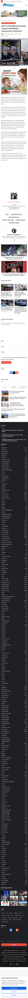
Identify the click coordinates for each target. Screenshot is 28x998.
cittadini (3, 504)
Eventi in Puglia (5, 580)
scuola (3, 773)
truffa (3, 858)
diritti (3, 550)
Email (2, 346)
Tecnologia (4, 848)
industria (3, 636)
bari (8, 214)
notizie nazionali (5, 695)
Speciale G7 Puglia (6, 805)
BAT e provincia (5, 496)
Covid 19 (3, 522)
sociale (3, 797)
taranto (10, 919)
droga (3, 554)
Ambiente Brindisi (5, 461)
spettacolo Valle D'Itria (6, 820)
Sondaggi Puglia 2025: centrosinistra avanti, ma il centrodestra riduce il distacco (17, 404)
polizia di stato (15, 917)
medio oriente (4, 663)
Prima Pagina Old (5, 731)
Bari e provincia (9, 20)
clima (3, 506)
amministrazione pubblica (7, 469)
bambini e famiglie (5, 490)
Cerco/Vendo (4, 958)
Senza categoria (5, 775)
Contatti (24, 958)
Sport (3, 822)
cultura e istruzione (6, 540)
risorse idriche (5, 763)
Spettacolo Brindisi (6, 811)
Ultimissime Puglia (14, 222)
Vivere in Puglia (5, 880)
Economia (4, 558)
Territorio (4, 852)
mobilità (3, 669)
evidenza (3, 915)
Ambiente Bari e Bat (6, 459)
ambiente (4, 457)
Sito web (3, 352)
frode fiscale (4, 610)
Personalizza (14, 991)
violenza (3, 876)
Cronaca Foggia (5, 532)
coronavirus (4, 520)
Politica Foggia (5, 711)
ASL (2, 481)
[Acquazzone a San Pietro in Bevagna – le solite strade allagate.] (14, 903)
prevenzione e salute (6, 727)
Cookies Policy (5, 961)
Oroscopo (4, 699)
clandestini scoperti (17, 214)
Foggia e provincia (5, 600)
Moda (3, 673)
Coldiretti (4, 508)
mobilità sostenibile (6, 671)
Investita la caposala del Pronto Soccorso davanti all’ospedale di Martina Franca (17, 415)
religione (3, 755)
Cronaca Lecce (5, 534)
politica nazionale (5, 717)
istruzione (4, 648)
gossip (3, 618)
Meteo (3, 665)
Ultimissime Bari (21, 220)
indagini (3, 634)
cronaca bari (12, 23)
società (3, 799)
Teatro (3, 846)
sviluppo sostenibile (6, 842)
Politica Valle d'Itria (6, 723)
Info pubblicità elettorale (21, 961)
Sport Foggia (4, 828)
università (4, 864)
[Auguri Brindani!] (14, 898)
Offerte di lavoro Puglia (13, 958)
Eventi (3, 576)
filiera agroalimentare (6, 598)
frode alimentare (5, 608)
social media (4, 795)
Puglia (3, 743)
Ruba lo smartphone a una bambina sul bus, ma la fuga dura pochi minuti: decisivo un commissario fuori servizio (21, 310)
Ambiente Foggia (5, 463)
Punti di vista (4, 749)
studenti (3, 838)
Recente (14, 387)
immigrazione (4, 622)
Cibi (3, 677)
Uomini (3, 866)
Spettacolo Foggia (5, 813)
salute (3, 765)
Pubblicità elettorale (6, 741)
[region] (14, 987)
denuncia (4, 548)
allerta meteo (4, 453)
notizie (9, 917)
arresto (3, 473)
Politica (3, 703)
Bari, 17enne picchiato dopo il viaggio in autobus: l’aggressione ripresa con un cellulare (6, 293)
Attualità (3, 486)
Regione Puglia (4, 919)
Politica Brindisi (5, 707)
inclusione (4, 632)
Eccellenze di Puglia (6, 556)
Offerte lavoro (5, 697)
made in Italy (4, 655)
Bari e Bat (4, 492)
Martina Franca (18, 915)
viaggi (3, 872)
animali (3, 471)
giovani (3, 614)
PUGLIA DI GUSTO (6, 745)
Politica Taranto (5, 721)
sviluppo (3, 840)
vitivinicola (4, 878)
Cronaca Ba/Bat (5, 526)
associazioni (4, 483)
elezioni (3, 562)
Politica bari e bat (5, 705)
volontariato (4, 882)
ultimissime (4, 862)
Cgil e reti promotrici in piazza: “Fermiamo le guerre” (17, 392)
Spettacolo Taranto (6, 818)
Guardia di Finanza (14, 217)
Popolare (5, 387)
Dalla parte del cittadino (7, 544)
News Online (4, 689)
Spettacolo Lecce (5, 816)
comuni (3, 512)
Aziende (3, 488)
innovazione (4, 642)
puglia (20, 917)
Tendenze (4, 850)
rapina (3, 751)
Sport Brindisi (4, 826)
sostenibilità (4, 801)
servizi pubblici (5, 779)
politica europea (5, 709)
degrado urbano (5, 546)
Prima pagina (4, 729)
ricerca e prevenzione (6, 757)
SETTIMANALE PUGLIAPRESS (8, 781)
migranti (3, 667)
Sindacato (4, 793)
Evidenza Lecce (5, 588)
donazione (4, 552)
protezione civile (5, 737)
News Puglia (4, 917)
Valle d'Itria (4, 870)
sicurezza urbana (5, 791)
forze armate (4, 604)
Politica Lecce (5, 715)
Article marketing (5, 477)
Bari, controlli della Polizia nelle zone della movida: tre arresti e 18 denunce (7, 309)
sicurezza (4, 785)
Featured (3, 594)
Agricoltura (4, 449)
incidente (4, 630)
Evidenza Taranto (5, 590)
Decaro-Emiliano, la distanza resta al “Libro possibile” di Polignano (18, 397)
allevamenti (4, 455)
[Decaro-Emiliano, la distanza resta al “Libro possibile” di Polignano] (5, 398)
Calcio (3, 500)
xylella (3, 884)
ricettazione (4, 761)
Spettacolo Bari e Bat (6, 809)
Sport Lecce (4, 830)
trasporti (3, 856)
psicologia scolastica (6, 739)
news (3, 685)
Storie (3, 834)
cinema (3, 502)
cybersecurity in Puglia (6, 542)
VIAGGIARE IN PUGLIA (6, 874)
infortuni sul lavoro (6, 638)
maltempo (4, 659)
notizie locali (4, 693)
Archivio (20, 958)
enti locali (4, 570)
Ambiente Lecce (5, 465)
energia (3, 566)
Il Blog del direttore (6, 620)
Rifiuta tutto (14, 995)
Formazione (4, 602)
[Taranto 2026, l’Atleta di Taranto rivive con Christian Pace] (5, 893)
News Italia (4, 687)
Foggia (8, 915)
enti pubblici (4, 572)
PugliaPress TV (5, 747)
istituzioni (4, 646)
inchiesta (4, 628)
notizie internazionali (6, 691)
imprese (3, 624)
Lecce (12, 915)
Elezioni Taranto (5, 564)
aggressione (4, 447)
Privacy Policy (12, 961)
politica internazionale (6, 713)
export (3, 592)
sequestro (4, 777)
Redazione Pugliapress (7, 34)
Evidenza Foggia (5, 586)
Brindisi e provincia (6, 498)
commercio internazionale (7, 510)
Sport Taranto (5, 832)
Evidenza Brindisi (5, 584)
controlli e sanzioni (6, 518)
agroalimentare (5, 451)
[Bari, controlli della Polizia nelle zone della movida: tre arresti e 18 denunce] (7, 302)
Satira (4, 836)
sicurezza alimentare (6, 787)
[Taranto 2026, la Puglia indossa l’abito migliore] (5, 903)
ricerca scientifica (5, 759)
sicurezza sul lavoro (6, 789)
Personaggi (4, 701)
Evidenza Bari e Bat (6, 582)
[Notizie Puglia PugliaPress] (8, 5)
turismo (3, 860)
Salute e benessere (6, 767)
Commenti (23, 387)
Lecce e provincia (5, 653)
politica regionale (5, 719)
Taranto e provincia (6, 844)
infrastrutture (4, 640)
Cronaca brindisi (5, 530)
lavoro (3, 651)
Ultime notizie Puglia (8, 220)
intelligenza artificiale (6, 644)
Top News (4, 854)
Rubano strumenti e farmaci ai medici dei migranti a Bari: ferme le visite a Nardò (20, 293)
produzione (4, 735)
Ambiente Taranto (5, 467)
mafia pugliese (5, 657)
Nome (2, 340)
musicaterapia (5, 683)
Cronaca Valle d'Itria (6, 538)
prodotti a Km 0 (5, 733)
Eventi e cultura (5, 578)
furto (3, 612)
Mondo (3, 675)
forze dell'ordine (5, 606)
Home (3, 20)
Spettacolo (4, 807)
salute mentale (5, 769)
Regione (3, 753)
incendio (3, 626)
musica (3, 681)
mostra (3, 679)
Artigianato (4, 479)
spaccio (3, 803)
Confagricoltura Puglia (6, 514)
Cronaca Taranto (5, 536)
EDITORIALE (4, 560)
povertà (3, 725)
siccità (3, 783)
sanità (3, 771)
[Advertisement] (14, 177)
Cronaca (3, 524)
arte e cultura (4, 475)
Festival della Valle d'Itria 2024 (8, 596)
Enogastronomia (5, 568)
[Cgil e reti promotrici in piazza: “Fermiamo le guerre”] (5, 393)
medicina (4, 661)
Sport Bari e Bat (5, 824)
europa (3, 574)
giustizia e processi (6, 616)
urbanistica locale (5, 868)
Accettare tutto (14, 988)
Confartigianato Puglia (6, 516)
